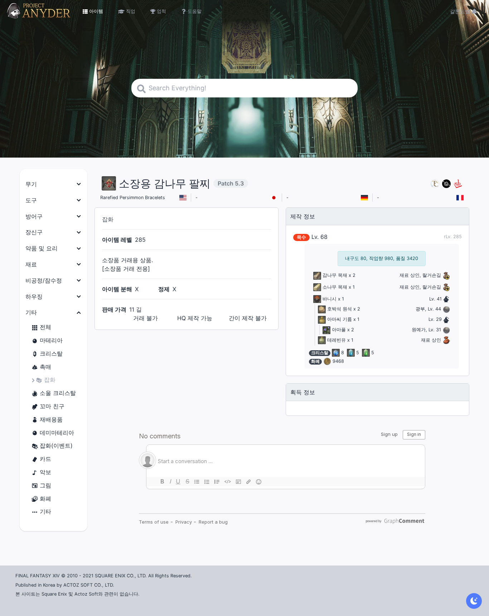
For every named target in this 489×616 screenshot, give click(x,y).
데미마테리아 (57, 432)
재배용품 (51, 419)
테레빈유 (336, 340)
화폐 (45, 498)
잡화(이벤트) (56, 445)
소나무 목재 (335, 287)
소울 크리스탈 (58, 392)
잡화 (49, 379)
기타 (45, 511)
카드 (45, 458)
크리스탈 (51, 353)
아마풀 (339, 329)
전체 (45, 327)
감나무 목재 (335, 275)
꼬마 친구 (52, 406)
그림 (45, 485)
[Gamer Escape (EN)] (458, 183)
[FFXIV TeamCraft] (435, 183)
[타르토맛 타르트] (446, 183)
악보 (45, 472)
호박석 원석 (339, 309)
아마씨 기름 (339, 319)
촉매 (45, 366)
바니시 (330, 299)
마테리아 (51, 340)
